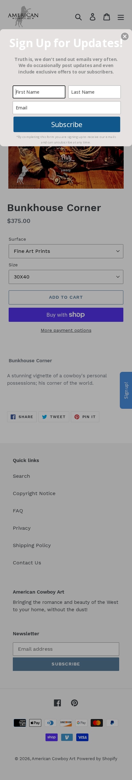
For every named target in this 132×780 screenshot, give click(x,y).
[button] (124, 36)
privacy (66, 170)
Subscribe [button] (66, 124)
